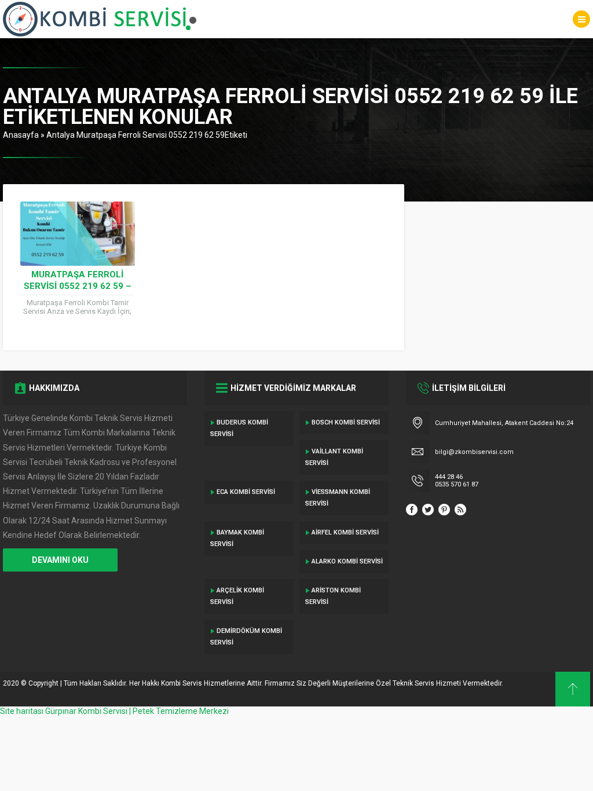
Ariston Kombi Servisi (333, 596)
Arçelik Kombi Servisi (237, 596)
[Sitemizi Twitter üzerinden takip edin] (428, 509)
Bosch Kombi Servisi (346, 422)
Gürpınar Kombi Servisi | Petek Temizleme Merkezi (137, 711)
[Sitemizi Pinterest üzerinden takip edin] (444, 509)
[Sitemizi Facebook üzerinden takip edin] (412, 509)
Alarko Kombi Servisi (347, 561)
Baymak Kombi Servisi (237, 538)
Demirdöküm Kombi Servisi (246, 636)
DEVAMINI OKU (60, 560)
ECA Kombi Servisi (246, 492)
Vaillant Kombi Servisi (334, 457)
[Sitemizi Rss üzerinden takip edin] (460, 509)
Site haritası (21, 711)
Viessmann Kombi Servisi (337, 497)
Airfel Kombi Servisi (345, 532)
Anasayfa (21, 135)
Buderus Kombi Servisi (239, 428)
